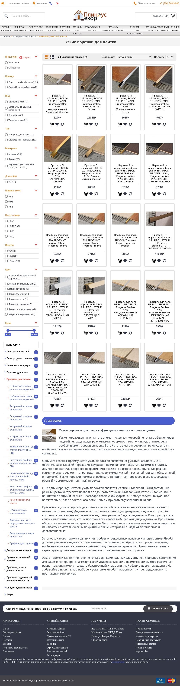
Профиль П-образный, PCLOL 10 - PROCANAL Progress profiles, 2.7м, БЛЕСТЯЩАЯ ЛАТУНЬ (159, 102)
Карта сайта (142, 651)
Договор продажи (12, 632)
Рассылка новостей (57, 651)
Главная (6, 36)
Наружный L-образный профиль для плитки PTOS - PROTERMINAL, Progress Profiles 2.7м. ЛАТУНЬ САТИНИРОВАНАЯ (159, 173)
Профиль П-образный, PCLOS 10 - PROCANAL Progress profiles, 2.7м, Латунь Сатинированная (91, 172)
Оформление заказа (57, 647)
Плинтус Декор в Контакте (105, 636)
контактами (118, 661)
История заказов (55, 639)
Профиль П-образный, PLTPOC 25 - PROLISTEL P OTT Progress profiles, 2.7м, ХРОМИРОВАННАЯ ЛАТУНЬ (57, 309)
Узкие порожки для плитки (53, 36)
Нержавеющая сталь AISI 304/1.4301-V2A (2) (21, 166)
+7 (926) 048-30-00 (169, 3)
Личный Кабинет (56, 628)
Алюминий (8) (15, 154)
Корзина (51, 643)
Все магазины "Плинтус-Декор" (108, 628)
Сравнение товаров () (59, 636)
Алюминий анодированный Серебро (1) (22, 277)
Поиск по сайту (144, 647)
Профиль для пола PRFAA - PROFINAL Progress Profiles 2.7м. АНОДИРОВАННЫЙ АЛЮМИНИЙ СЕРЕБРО (125, 309)
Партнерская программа (148, 639)
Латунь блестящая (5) (19, 294)
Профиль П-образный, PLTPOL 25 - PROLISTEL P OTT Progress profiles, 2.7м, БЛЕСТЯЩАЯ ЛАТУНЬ (91, 309)
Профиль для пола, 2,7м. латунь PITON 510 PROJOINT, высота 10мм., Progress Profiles (57, 240)
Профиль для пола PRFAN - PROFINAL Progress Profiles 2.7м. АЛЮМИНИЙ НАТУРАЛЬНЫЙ (91, 379)
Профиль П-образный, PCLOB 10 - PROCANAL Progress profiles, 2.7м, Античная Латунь (91, 102)
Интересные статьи (146, 643)
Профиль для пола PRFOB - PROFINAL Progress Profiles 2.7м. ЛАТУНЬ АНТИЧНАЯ (125, 379)
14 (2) (11, 231)
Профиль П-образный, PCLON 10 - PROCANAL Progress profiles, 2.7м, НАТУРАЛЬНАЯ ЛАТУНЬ (57, 173)
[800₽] (8, 330)
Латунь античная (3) (18, 289)
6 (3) (10, 201)
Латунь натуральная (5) (20, 304)
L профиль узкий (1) (18, 102)
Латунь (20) (14, 159)
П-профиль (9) (15, 115)
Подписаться (160, 608)
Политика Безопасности (15, 647)
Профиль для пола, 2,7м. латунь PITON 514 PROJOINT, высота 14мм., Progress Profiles (91, 240)
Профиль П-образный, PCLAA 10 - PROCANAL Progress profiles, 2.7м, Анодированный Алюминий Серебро (57, 103)
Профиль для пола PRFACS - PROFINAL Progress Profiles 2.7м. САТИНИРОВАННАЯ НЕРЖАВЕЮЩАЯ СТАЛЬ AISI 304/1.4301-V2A (57, 383)
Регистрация (53, 655)
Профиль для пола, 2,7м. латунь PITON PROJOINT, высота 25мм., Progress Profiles (125, 240)
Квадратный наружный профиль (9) (19, 108)
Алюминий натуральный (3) (22, 284)
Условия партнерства (147, 636)
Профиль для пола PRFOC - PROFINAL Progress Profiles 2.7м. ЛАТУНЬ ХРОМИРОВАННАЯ (159, 379)
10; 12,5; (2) (14, 226)
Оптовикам (9, 651)
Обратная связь (99, 639)
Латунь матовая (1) (18, 299)
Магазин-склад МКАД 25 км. (107, 632)
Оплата (6, 636)
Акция (10, 594)
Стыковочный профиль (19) (22, 140)
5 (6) (10, 196)
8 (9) (10, 206)
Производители (144, 628)
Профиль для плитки (24, 36)
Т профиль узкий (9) (18, 120)
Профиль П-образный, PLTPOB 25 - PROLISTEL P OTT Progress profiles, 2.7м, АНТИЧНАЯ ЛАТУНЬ (159, 241)
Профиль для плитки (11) (21, 134)
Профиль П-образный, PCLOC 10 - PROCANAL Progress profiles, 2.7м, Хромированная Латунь (125, 103)
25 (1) (11, 236)
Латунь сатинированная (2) (22, 309)
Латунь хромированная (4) (21, 314)
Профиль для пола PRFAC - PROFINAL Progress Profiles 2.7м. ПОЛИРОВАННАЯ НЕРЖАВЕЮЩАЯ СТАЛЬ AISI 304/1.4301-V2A (159, 311)
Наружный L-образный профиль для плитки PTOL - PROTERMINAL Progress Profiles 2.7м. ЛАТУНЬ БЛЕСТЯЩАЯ (125, 173)
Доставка (7, 639)
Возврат (7, 643)
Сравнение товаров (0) (74, 57)
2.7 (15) (12, 182)
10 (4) (11, 221)
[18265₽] (34, 330)
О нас (6, 628)
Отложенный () (56, 632)
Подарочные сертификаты (149, 632)
